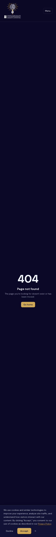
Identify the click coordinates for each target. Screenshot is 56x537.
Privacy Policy (44, 523)
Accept (24, 531)
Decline (9, 531)
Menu (47, 10)
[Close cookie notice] (35, 531)
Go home (28, 304)
